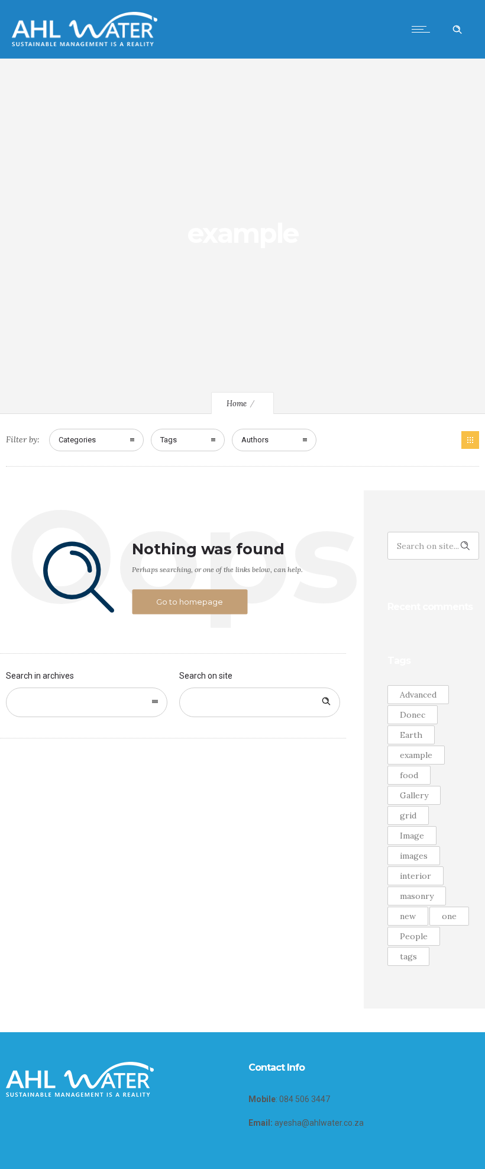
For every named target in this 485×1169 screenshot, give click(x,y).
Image (412, 835)
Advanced (418, 694)
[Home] (84, 43)
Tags (168, 439)
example (416, 755)
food (409, 775)
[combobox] (86, 702)
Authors (255, 439)
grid (408, 815)
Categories (77, 439)
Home (237, 404)
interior (415, 876)
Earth (411, 735)
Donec (412, 714)
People (414, 936)
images (414, 855)
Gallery (414, 795)
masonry (417, 896)
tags (408, 956)
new (408, 916)
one (449, 916)
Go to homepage (189, 601)
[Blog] (470, 440)
